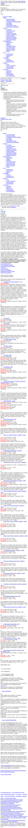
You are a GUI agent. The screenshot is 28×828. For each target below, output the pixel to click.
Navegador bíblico (10, 19)
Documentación (7, 41)
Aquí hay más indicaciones (7, 765)
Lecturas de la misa (10, 30)
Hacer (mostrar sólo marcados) (7, 771)
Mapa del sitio (9, 73)
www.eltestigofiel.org (20, 822)
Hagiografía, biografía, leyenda (8, 271)
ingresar (2, 81)
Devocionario (9, 32)
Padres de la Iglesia (10, 48)
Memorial (8, 72)
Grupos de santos (4, 268)
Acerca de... (6, 69)
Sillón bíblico (9, 24)
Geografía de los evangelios (12, 26)
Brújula (8, 51)
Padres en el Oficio (10, 50)
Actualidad (5, 57)
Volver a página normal (6, 774)
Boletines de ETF (10, 61)
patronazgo (3, 216)
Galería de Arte (9, 54)
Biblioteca (8, 45)
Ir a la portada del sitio (6, 263)
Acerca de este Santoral (6, 270)
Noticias (8, 59)
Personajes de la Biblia (11, 25)
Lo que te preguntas (10, 65)
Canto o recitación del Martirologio (9, 720)
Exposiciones (9, 55)
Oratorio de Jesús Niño (11, 34)
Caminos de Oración (11, 33)
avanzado (13, 207)
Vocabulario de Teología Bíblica (13, 21)
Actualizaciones (9, 74)
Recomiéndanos (10, 68)
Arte (4, 52)
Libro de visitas (9, 66)
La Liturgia (8, 29)
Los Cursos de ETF (10, 47)
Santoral (8, 43)
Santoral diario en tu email (14, 205)
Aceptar (2, 3)
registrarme (3, 118)
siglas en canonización (6, 691)
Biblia (4, 17)
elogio (2, 213)
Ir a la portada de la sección (7, 265)
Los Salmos (9, 23)
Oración (5, 28)
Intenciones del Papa (11, 39)
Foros (7, 64)
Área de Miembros (10, 75)
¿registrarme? (9, 81)
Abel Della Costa (13, 825)
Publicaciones (9, 42)
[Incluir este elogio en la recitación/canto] (1, 281)
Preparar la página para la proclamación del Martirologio (13, 770)
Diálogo (5, 63)
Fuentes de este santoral (6, 272)
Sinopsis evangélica (10, 20)
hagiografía (3, 214)
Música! (8, 56)
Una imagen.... (9, 60)
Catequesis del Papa (10, 46)
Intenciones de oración (11, 38)
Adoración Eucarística (11, 37)
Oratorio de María (10, 35)
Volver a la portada (7, 16)
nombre (2, 211)
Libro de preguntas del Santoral (8, 266)
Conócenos (8, 70)
